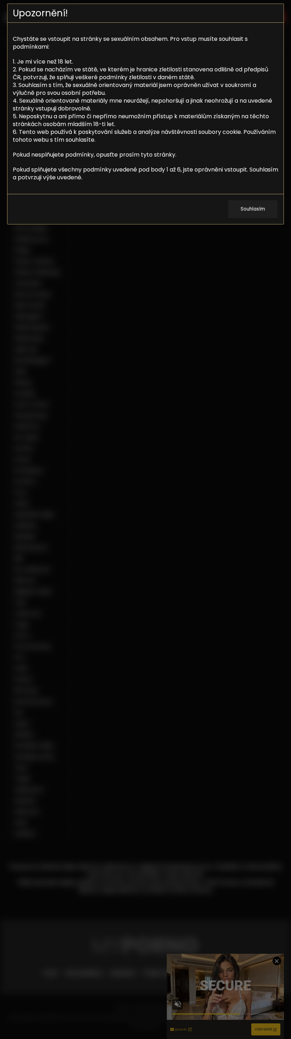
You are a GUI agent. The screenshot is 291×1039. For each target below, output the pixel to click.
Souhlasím (253, 209)
